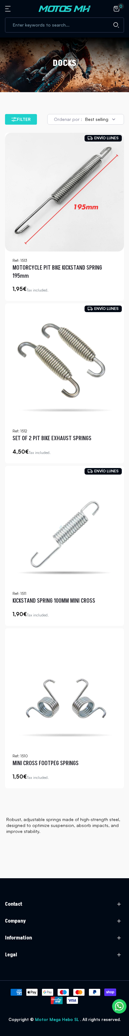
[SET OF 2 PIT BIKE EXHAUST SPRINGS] (64, 362)
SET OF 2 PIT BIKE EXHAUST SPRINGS (52, 438)
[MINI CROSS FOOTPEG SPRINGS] (64, 687)
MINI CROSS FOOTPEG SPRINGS (46, 763)
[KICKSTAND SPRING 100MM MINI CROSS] (64, 525)
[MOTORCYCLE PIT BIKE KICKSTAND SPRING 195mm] (64, 192)
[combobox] (64, 24)
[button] (9, 8)
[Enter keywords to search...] (116, 24)
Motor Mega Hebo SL (57, 1019)
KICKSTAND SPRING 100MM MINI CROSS (54, 601)
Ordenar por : (68, 119)
